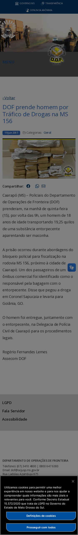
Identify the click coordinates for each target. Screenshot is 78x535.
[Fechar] (73, 481)
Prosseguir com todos (41, 527)
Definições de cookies (41, 515)
